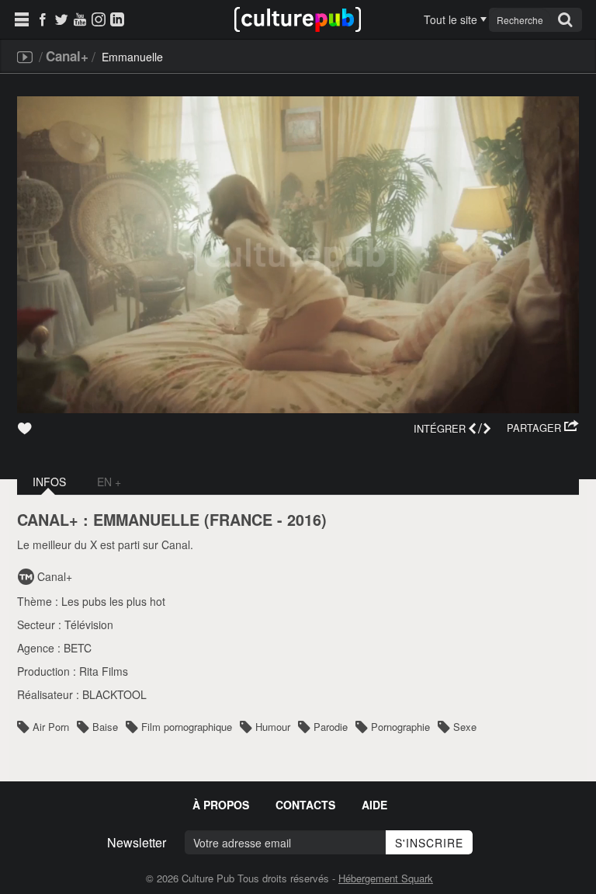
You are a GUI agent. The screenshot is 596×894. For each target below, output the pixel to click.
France (241, 519)
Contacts (305, 804)
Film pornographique (186, 726)
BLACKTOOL (114, 694)
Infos (49, 481)
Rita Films (103, 671)
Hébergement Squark (385, 878)
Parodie (331, 726)
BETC (78, 648)
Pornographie (400, 726)
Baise (105, 726)
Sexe (464, 726)
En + (109, 481)
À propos (220, 804)
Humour (272, 726)
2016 (304, 519)
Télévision (88, 624)
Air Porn (51, 726)
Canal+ (67, 56)
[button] (543, 428)
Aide (374, 804)
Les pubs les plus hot (113, 601)
